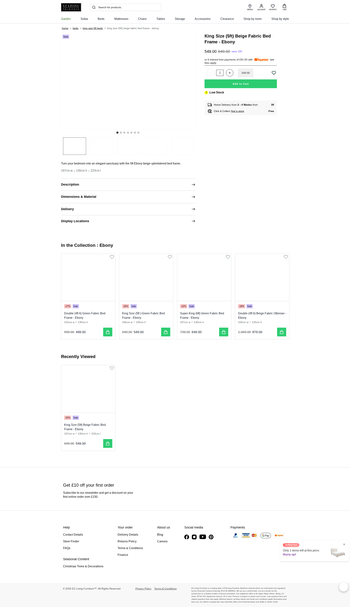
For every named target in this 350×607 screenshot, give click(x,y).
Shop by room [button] (253, 18)
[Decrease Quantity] (210, 72)
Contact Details (73, 534)
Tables (160, 18)
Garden (66, 18)
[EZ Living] (71, 7)
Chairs (142, 18)
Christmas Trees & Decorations (83, 566)
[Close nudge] (344, 544)
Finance (123, 554)
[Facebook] (186, 537)
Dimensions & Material (78, 197)
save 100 (237, 51)
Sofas (84, 18)
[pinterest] (211, 537)
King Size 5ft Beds (93, 28)
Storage (180, 18)
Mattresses (121, 18)
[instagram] (194, 537)
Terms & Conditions (130, 548)
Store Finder (71, 541)
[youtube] (202, 537)
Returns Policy (127, 541)
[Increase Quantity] (229, 72)
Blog (160, 534)
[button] (117, 132)
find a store (237, 111)
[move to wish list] (274, 73)
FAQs (66, 548)
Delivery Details (128, 534)
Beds (101, 18)
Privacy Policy (143, 588)
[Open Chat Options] (343, 587)
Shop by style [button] (280, 18)
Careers (162, 541)
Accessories (203, 18)
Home (65, 28)
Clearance (227, 18)
